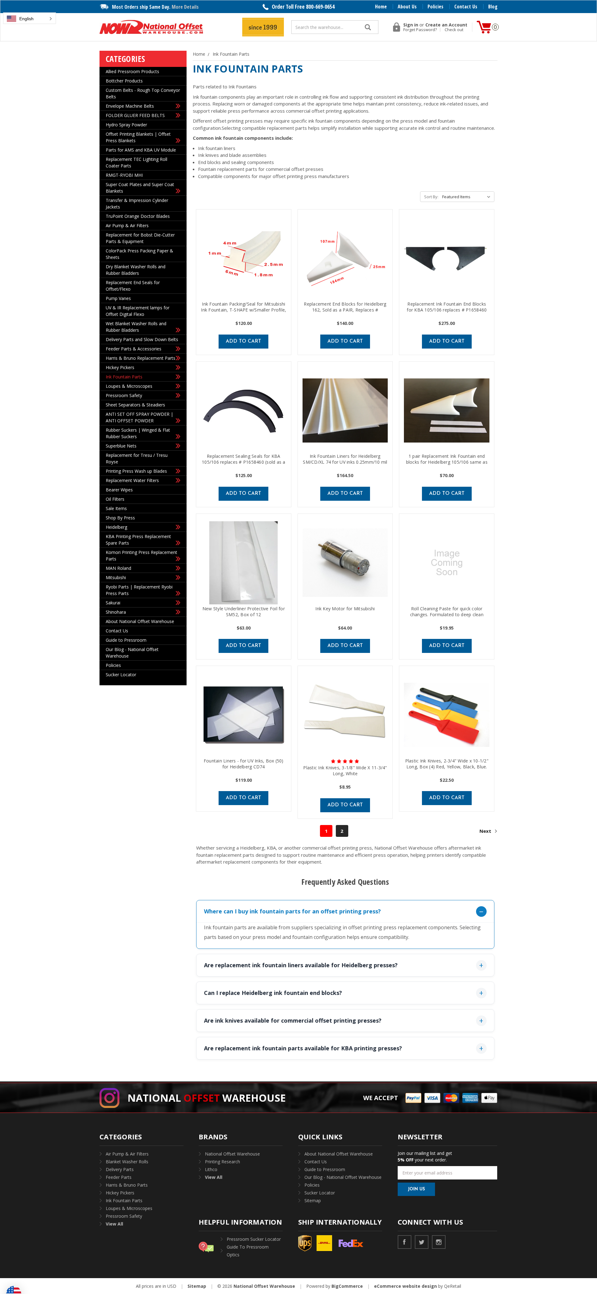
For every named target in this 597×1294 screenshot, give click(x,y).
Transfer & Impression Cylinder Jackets (137, 203)
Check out (454, 30)
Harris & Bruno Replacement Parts (140, 358)
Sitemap (312, 1200)
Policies (435, 6)
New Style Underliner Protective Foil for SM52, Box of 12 (243, 611)
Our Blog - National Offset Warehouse (132, 652)
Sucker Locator (121, 674)
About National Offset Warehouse (140, 621)
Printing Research (222, 1162)
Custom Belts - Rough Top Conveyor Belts (143, 93)
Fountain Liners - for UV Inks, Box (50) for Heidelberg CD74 (244, 764)
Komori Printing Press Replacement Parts (141, 555)
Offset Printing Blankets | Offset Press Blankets (138, 137)
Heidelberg (116, 527)
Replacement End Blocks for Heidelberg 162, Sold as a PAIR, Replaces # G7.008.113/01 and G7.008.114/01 (345, 310)
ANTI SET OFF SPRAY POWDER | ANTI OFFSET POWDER (139, 417)
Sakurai (113, 603)
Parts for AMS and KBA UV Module (141, 150)
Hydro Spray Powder (126, 125)
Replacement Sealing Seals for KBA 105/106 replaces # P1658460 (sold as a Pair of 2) (243, 462)
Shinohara (116, 612)
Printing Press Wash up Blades (136, 471)
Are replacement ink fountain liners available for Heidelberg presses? (301, 965)
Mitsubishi (116, 577)
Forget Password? (420, 30)
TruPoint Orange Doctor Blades (138, 216)
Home (381, 6)
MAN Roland (118, 568)
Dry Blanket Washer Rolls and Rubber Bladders (135, 270)
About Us (407, 6)
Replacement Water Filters (132, 480)
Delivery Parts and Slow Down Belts (142, 339)
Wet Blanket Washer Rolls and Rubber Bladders (136, 327)
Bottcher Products (124, 81)
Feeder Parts (119, 1177)
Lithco (211, 1169)
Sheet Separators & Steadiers (135, 405)
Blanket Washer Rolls (127, 1162)
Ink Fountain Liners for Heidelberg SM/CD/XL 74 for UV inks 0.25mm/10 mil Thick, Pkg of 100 (345, 462)
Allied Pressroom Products (132, 71)
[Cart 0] (484, 27)
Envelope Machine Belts (130, 106)
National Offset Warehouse (232, 1154)
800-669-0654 (320, 6)
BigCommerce (347, 1286)
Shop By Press (120, 518)
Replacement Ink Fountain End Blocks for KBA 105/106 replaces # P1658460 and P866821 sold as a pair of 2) (447, 310)
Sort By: (431, 196)
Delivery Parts (120, 1169)
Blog (492, 6)
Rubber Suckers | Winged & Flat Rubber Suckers (138, 433)
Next (486, 831)
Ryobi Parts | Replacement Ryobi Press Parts (139, 590)
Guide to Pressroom (126, 640)
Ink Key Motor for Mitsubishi (345, 609)
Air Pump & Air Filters (127, 225)
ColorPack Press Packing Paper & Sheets (139, 254)
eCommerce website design (405, 1286)
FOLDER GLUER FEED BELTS (135, 115)
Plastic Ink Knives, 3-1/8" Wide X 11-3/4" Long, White (345, 770)
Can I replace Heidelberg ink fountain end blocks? (273, 992)
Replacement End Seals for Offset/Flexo (133, 285)
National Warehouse (206, 1097)
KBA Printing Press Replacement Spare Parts (138, 539)
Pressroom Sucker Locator (254, 1239)
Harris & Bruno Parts (127, 1185)
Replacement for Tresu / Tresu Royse (137, 458)
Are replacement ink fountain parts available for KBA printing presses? (303, 1048)
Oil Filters (115, 499)
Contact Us (465, 6)
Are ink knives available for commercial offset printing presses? (293, 1020)
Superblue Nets (121, 446)
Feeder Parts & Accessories (133, 349)
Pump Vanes (118, 298)
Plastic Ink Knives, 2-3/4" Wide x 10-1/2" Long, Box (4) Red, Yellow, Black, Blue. (446, 764)
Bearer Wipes (119, 490)
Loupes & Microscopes (129, 386)
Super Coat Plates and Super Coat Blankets (140, 187)
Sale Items (116, 508)
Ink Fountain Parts (124, 377)
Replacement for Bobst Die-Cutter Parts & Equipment (140, 238)
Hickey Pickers (120, 367)
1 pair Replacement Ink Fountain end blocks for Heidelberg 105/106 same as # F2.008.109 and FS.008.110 (447, 462)
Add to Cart (243, 341)
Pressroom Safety (124, 395)
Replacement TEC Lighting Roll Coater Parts (136, 162)
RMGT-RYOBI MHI (124, 175)
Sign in (410, 25)
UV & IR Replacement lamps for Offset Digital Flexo (137, 311)
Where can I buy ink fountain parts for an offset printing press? (292, 911)
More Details (185, 6)
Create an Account (446, 25)
